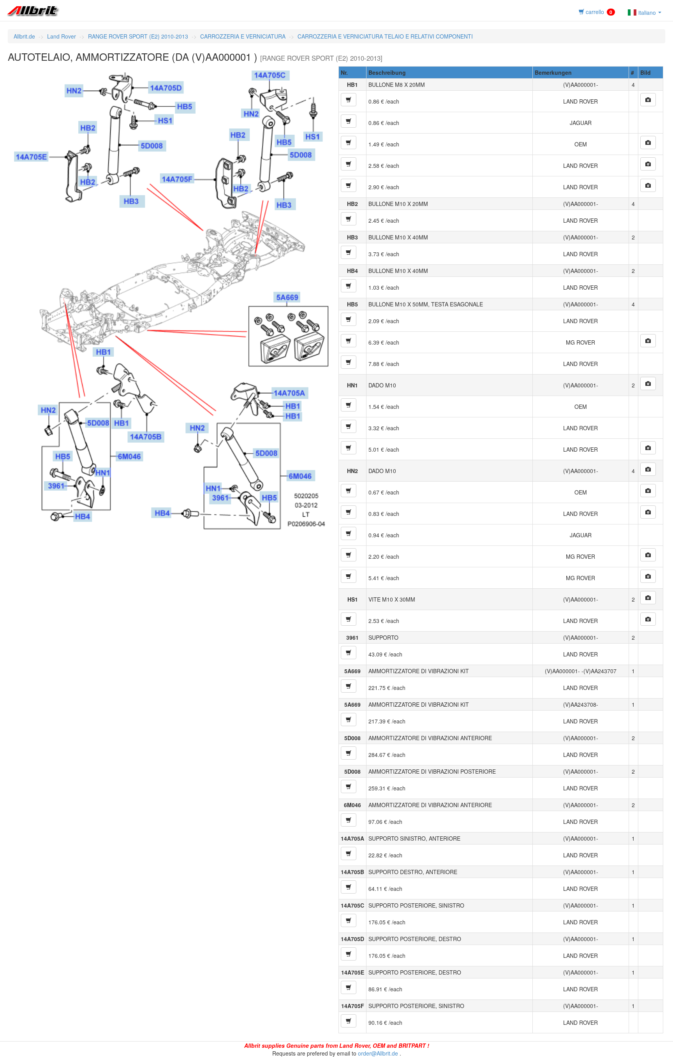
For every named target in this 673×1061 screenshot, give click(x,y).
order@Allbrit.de (378, 1053)
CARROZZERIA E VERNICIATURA (242, 36)
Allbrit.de (24, 36)
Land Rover (61, 36)
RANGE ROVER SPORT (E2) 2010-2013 (138, 36)
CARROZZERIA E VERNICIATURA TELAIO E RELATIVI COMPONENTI (385, 36)
